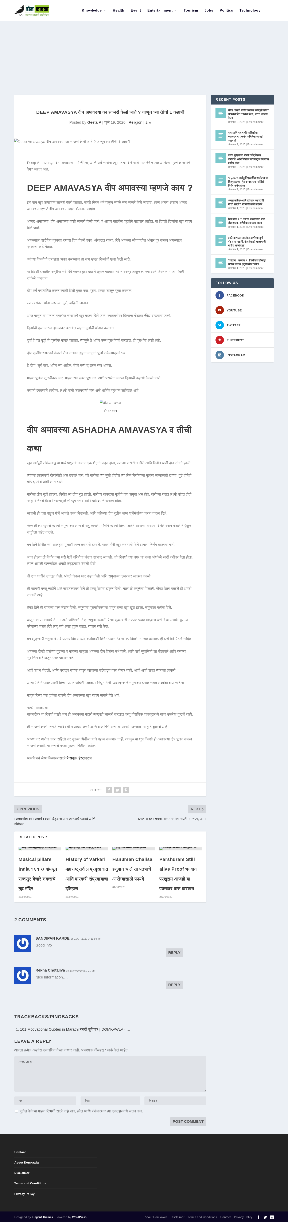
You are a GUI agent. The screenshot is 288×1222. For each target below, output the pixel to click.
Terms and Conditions (30, 1183)
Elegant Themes (42, 1217)
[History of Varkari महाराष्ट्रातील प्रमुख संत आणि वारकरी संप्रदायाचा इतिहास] (87, 848)
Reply (174, 953)
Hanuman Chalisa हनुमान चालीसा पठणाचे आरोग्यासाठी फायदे (132, 869)
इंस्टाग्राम (85, 758)
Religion (135, 122)
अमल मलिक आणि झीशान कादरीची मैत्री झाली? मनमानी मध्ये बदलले (246, 202)
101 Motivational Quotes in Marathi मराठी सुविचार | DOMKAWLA (71, 1029)
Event (136, 10)
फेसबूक (72, 758)
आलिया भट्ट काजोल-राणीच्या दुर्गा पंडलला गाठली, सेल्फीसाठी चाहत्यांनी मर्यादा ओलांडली (247, 241)
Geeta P (94, 122)
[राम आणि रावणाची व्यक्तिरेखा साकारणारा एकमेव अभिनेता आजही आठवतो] (220, 135)
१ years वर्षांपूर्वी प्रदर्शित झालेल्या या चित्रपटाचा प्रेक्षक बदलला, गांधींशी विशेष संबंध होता (248, 181)
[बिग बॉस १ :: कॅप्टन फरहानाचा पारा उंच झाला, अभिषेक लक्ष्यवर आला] (220, 222)
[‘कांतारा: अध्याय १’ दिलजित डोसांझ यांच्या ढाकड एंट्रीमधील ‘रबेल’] (220, 263)
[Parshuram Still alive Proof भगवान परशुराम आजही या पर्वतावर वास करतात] (180, 848)
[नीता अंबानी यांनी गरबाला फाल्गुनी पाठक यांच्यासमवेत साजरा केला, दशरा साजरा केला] (220, 113)
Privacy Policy (24, 1194)
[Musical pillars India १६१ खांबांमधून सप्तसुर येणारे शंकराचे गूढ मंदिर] (40, 848)
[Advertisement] (144, 48)
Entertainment (160, 10)
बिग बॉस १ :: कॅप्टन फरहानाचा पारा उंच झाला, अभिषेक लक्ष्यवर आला (246, 221)
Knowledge (92, 10)
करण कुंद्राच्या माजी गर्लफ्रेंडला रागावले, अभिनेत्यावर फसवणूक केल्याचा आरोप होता (248, 159)
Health (118, 10)
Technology (250, 10)
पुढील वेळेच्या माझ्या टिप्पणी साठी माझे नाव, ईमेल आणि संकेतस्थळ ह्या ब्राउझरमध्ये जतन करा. (81, 1111)
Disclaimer (21, 1172)
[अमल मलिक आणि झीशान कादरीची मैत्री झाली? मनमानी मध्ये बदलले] (220, 203)
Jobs (209, 10)
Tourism (191, 10)
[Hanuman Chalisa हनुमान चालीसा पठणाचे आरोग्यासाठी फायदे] (133, 848)
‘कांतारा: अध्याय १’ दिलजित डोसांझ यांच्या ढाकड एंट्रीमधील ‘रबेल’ (247, 262)
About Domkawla (26, 1162)
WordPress (79, 1217)
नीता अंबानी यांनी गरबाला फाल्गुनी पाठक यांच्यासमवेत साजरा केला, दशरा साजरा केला (248, 114)
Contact (20, 1152)
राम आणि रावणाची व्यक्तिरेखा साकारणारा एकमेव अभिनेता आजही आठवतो (245, 136)
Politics (226, 10)
